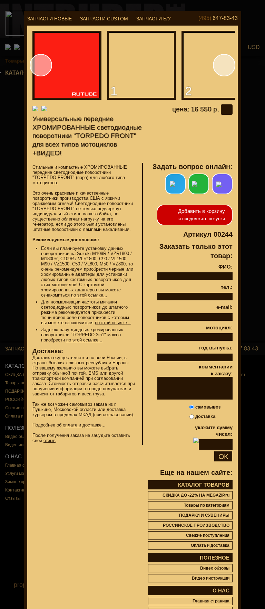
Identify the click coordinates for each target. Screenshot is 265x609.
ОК (223, 456)
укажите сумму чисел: (214, 430)
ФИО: (225, 267)
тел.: (227, 287)
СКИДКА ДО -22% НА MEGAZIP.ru (196, 495)
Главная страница (211, 601)
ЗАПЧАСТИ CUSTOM (104, 18)
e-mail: (224, 307)
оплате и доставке (82, 425)
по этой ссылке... (89, 295)
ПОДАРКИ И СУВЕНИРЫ (204, 515)
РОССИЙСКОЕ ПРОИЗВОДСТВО (196, 525)
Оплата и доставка (210, 545)
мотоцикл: (219, 327)
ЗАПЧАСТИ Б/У (153, 18)
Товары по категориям (206, 505)
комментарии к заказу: (216, 370)
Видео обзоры (214, 568)
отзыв (49, 440)
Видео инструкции (210, 578)
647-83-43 (218, 18)
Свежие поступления (207, 535)
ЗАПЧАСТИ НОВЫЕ (49, 18)
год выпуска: (216, 347)
